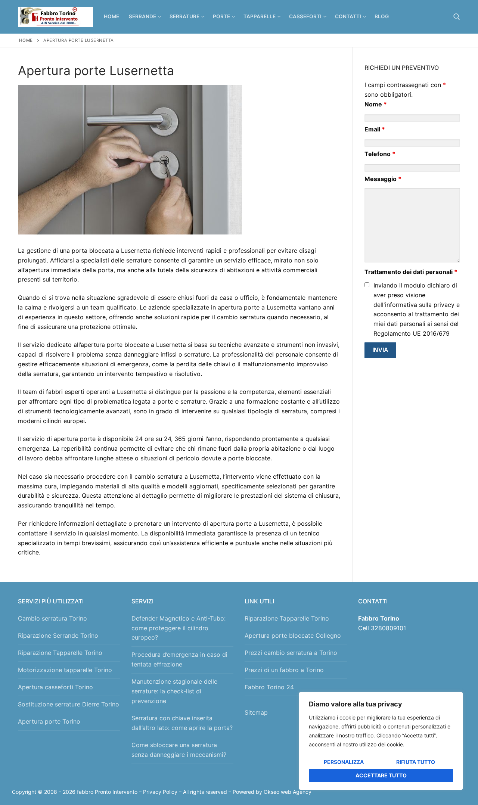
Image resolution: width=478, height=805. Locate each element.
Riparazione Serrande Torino (58, 635)
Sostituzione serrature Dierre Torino (68, 704)
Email (374, 129)
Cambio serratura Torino (52, 618)
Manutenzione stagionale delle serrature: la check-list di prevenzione (174, 691)
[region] (381, 741)
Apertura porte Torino (49, 721)
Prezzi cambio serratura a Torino (291, 652)
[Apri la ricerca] (456, 16)
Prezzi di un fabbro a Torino (284, 670)
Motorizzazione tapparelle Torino (65, 670)
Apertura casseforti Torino (55, 687)
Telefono (379, 154)
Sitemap (258, 712)
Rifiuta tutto (415, 762)
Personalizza (344, 762)
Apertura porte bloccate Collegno (293, 635)
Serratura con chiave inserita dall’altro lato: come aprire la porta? (182, 722)
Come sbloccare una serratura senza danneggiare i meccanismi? (178, 749)
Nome (375, 104)
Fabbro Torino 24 (269, 687)
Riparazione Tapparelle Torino (60, 652)
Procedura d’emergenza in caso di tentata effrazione (179, 659)
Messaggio (382, 179)
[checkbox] (366, 284)
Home (26, 40)
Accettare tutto (381, 775)
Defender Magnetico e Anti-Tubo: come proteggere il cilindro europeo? (178, 628)
